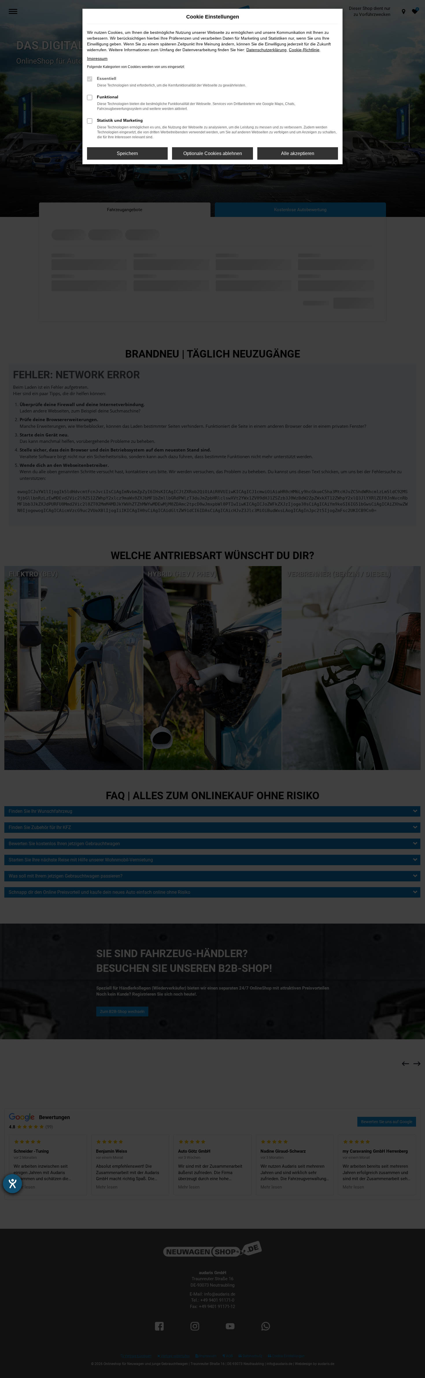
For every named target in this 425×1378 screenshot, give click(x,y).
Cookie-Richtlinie (304, 49)
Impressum (97, 58)
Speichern (127, 153)
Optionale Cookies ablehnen (212, 153)
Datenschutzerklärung (266, 49)
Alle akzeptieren (297, 153)
